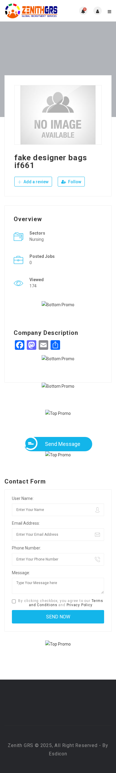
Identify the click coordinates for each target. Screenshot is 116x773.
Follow (74, 181)
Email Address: (26, 523)
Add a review (35, 181)
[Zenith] (31, 11)
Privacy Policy (80, 605)
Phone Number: (26, 548)
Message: (21, 572)
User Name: (23, 498)
